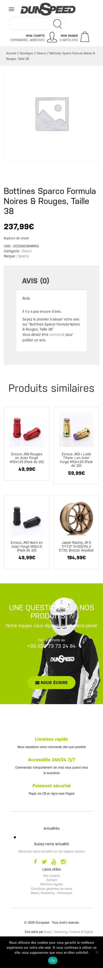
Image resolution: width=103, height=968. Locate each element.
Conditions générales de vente (51, 889)
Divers (41, 53)
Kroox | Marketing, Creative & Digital (68, 932)
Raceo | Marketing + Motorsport (51, 893)
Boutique (26, 53)
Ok (52, 960)
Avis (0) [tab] (35, 280)
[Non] (96, 952)
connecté (57, 335)
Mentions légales (51, 884)
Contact (51, 880)
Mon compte (51, 876)
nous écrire (54, 682)
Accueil (11, 53)
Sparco (23, 256)
